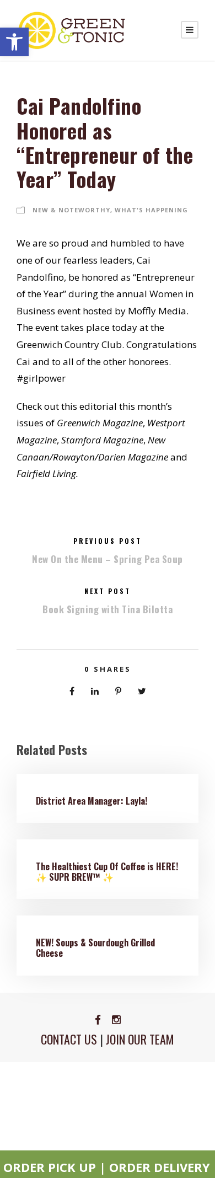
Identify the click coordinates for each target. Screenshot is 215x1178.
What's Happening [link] (151, 210)
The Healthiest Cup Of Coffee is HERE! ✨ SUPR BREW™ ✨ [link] (107, 871)
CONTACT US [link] (69, 1039)
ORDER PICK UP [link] (49, 1167)
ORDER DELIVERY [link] (159, 1167)
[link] (14, 42)
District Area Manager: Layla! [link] (91, 800)
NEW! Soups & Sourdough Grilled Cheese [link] (95, 948)
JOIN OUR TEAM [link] (140, 1039)
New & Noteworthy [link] (71, 210)
